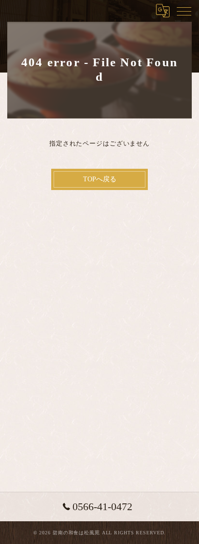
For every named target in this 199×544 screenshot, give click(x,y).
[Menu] (184, 10)
